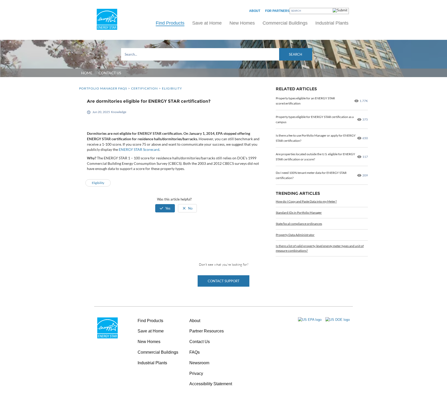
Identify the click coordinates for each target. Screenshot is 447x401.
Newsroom (199, 363)
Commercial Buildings (285, 23)
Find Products (170, 23)
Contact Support (224, 281)
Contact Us (199, 341)
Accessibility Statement (210, 384)
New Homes (242, 23)
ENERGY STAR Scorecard (139, 149)
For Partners (277, 11)
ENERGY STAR (107, 19)
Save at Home (207, 23)
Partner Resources (206, 331)
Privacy (196, 373)
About (254, 11)
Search (295, 54)
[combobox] (216, 54)
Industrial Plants (331, 23)
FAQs (194, 352)
